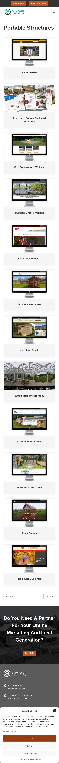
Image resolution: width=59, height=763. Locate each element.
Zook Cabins (29, 533)
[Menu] (54, 12)
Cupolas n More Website (29, 212)
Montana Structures (29, 304)
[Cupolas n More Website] (29, 193)
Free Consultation (38, 3)
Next (48, 596)
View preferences (29, 753)
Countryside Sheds (29, 258)
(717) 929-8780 (18, 3)
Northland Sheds (29, 350)
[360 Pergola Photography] (29, 376)
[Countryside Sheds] (29, 238)
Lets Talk (29, 653)
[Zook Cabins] (29, 513)
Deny (29, 746)
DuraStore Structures (29, 487)
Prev (11, 596)
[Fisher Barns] (29, 52)
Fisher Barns (29, 72)
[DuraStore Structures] (29, 467)
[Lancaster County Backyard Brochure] (29, 98)
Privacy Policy (35, 759)
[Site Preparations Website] (29, 147)
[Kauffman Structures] (29, 421)
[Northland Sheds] (29, 330)
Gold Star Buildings (29, 578)
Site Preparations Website (29, 167)
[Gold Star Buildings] (29, 559)
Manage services (9, 731)
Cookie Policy (23, 759)
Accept (29, 738)
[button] (55, 710)
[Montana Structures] (29, 284)
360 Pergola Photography (29, 396)
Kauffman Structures (29, 441)
